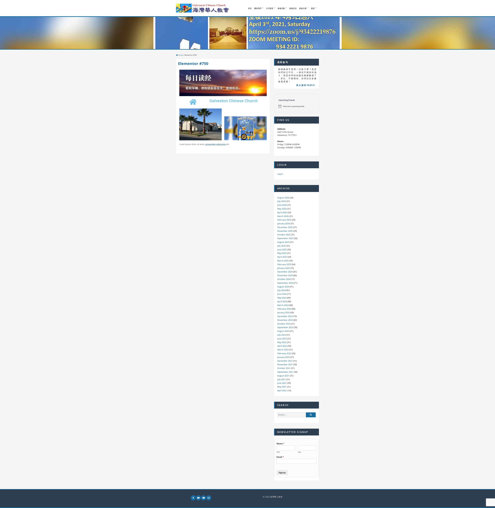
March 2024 (283, 305)
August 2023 (283, 331)
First (278, 452)
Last (299, 452)
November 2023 (285, 320)
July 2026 (281, 201)
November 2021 (285, 364)
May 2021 (281, 386)
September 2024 (285, 283)
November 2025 (285, 231)
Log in (280, 174)
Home (180, 55)
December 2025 (285, 227)
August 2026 (283, 197)
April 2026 (282, 212)
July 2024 (281, 290)
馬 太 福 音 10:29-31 (305, 85)
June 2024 (282, 294)
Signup (282, 472)
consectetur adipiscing (215, 144)
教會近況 (293, 8)
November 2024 (285, 275)
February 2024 (284, 308)
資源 (313, 8)
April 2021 (282, 390)
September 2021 (285, 372)
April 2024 (282, 301)
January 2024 (283, 312)
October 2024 (283, 279)
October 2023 (283, 323)
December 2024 (285, 271)
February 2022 (284, 353)
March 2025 (283, 260)
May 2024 (281, 297)
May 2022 (281, 342)
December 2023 (285, 316)
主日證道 (269, 8)
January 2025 (283, 268)
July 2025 (281, 245)
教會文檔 (302, 8)
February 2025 (284, 264)
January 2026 (283, 223)
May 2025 (281, 253)
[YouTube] (203, 497)
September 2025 (285, 238)
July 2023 (281, 334)
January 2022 (283, 357)
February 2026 (284, 219)
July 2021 (281, 379)
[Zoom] (198, 497)
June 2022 (282, 338)
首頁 (250, 8)
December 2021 (285, 360)
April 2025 (282, 256)
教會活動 (281, 8)
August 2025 (283, 242)
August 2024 (283, 286)
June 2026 (282, 205)
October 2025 (283, 234)
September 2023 (285, 327)
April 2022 (282, 346)
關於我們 (257, 8)
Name (280, 443)
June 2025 (282, 249)
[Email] (208, 497)
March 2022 (283, 349)
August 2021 (283, 375)
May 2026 (281, 208)
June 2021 (282, 383)
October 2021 (283, 368)
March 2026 (283, 216)
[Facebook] (193, 497)
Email (280, 457)
